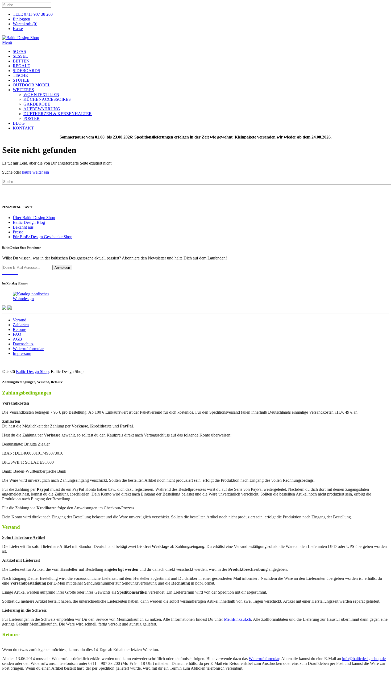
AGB (17, 339)
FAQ (17, 334)
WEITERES (23, 89)
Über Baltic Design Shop (34, 217)
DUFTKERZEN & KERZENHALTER (57, 113)
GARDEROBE (36, 104)
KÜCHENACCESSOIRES (47, 99)
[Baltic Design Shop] (20, 37)
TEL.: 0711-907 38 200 (33, 14)
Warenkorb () (25, 24)
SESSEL (20, 56)
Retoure (19, 329)
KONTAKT (23, 128)
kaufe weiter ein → (38, 172)
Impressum (22, 353)
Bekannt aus (23, 227)
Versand (19, 320)
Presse (18, 232)
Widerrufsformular (28, 348)
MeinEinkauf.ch (237, 619)
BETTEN (21, 61)
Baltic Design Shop (32, 371)
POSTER (31, 118)
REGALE (21, 66)
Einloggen (21, 19)
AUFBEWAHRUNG (41, 109)
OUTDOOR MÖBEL (32, 85)
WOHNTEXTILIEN (41, 94)
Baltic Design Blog (29, 222)
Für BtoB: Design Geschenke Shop (42, 236)
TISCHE (20, 75)
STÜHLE (21, 80)
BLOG (19, 123)
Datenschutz (23, 344)
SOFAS (19, 51)
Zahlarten (21, 324)
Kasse (18, 28)
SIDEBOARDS (26, 70)
